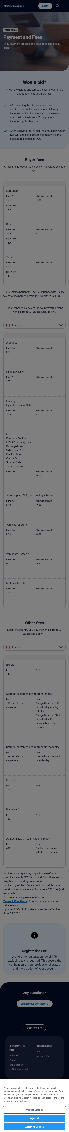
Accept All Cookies (34, 1127)
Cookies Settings (34, 1110)
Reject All (34, 1118)
